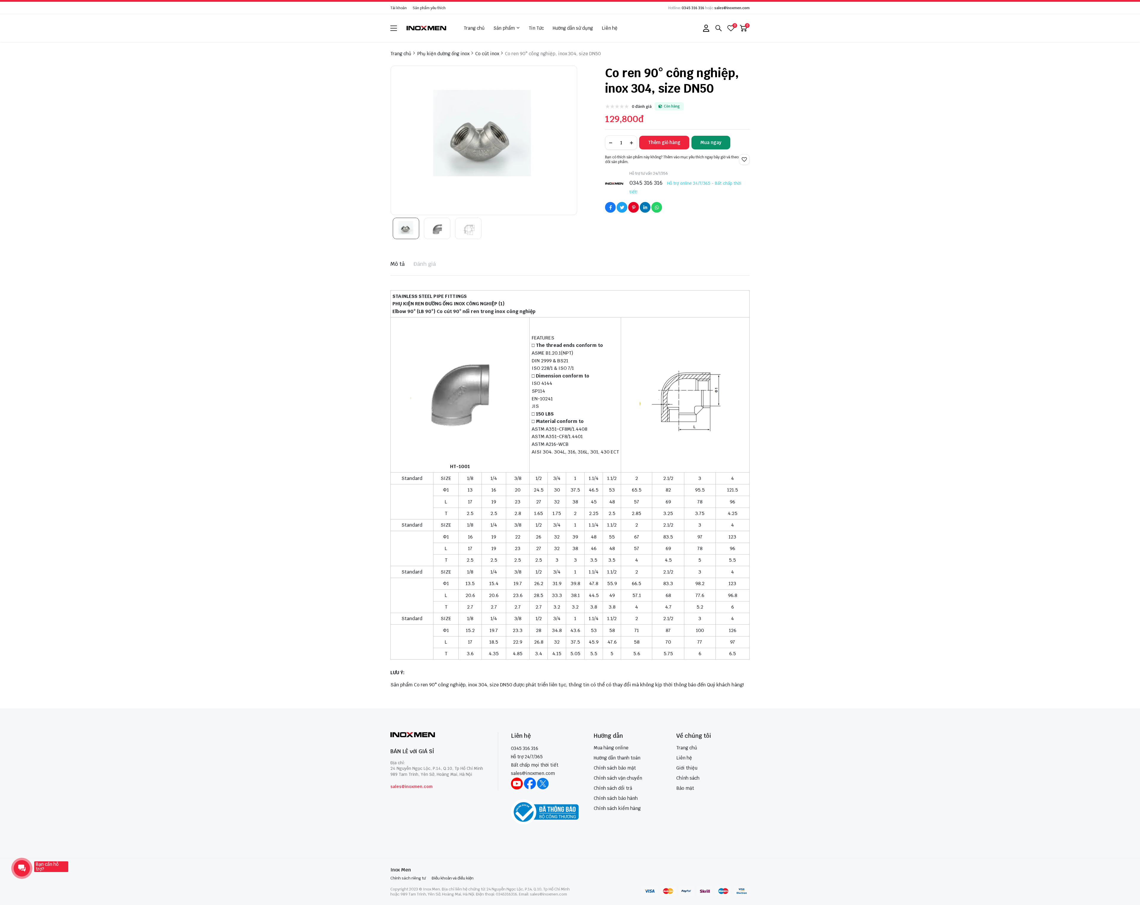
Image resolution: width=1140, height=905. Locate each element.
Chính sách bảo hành (616, 798)
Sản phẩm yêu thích (429, 8)
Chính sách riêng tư (408, 878)
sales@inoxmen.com (732, 8)
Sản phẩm (504, 28)
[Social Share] (610, 207)
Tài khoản (398, 8)
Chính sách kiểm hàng (617, 808)
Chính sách (687, 778)
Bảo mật (685, 788)
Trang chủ (474, 28)
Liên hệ (610, 28)
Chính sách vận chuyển (618, 778)
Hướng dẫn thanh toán (617, 758)
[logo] (426, 28)
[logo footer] (437, 735)
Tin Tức (536, 28)
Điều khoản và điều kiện (453, 878)
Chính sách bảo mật (615, 768)
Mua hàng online (611, 748)
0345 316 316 (693, 8)
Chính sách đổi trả (613, 788)
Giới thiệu (686, 768)
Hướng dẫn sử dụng (573, 28)
